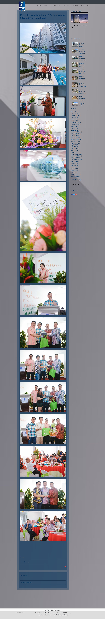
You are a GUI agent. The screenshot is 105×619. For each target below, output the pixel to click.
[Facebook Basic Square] (72, 194)
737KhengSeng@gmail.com (63, 614)
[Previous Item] (73, 18)
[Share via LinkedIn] (28, 562)
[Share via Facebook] (21, 562)
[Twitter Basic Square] (74, 194)
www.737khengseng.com (47, 614)
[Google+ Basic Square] (76, 194)
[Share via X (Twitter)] (24, 562)
